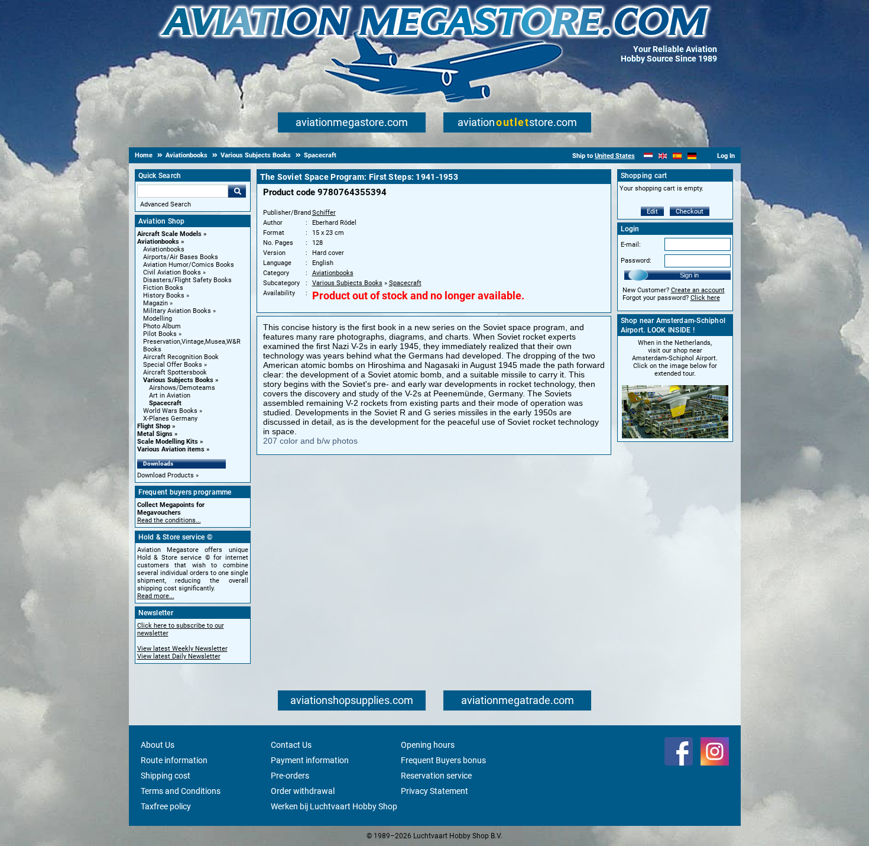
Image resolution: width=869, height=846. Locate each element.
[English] (663, 156)
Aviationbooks (158, 242)
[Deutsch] (692, 156)
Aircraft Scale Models (169, 234)
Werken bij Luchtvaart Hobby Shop (334, 806)
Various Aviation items (171, 449)
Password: (636, 260)
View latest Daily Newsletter (179, 656)
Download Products (165, 475)
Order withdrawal (303, 791)
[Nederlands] (648, 156)
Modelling (157, 318)
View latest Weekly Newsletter (182, 649)
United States (615, 156)
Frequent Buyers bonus (443, 760)
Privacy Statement (434, 791)
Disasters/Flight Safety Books (187, 280)
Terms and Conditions (181, 791)
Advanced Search (165, 204)
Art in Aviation (169, 395)
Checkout (689, 211)
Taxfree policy (166, 806)
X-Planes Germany (170, 418)
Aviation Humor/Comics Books (188, 265)
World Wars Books (170, 411)
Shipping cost (165, 775)
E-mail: (631, 244)
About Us (157, 745)
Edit (652, 211)
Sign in (689, 275)
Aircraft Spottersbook (175, 372)
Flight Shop (153, 426)
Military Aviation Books (177, 311)
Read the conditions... (169, 520)
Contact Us (291, 745)
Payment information (310, 760)
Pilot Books (160, 334)
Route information (174, 760)
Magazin (155, 303)
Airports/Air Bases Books (180, 257)
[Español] (677, 156)
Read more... (155, 596)
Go (237, 191)
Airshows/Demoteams (182, 388)
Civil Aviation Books (172, 272)
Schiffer (324, 213)
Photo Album (162, 326)
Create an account (698, 290)
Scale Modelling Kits (167, 441)
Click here (705, 298)
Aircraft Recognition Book (181, 357)
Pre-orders (290, 775)
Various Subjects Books (178, 380)
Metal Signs (155, 434)
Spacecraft (165, 403)
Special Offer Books (172, 365)
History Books (163, 295)
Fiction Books (163, 288)
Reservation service (436, 775)
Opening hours (428, 745)
